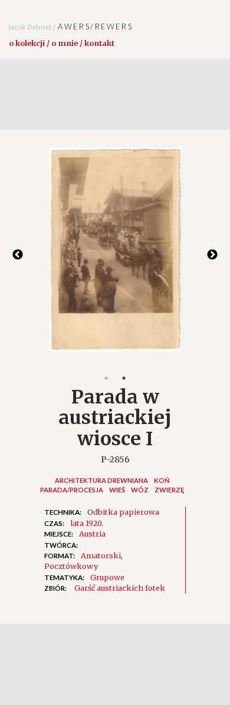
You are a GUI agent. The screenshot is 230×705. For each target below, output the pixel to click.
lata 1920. (86, 523)
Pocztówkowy (71, 566)
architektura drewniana (101, 480)
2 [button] (124, 378)
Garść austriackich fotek (119, 588)
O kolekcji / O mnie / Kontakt (61, 43)
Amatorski (101, 555)
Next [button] (212, 255)
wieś (117, 490)
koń (161, 480)
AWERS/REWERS (71, 26)
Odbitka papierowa (123, 512)
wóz (140, 490)
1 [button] (106, 378)
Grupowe (107, 577)
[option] (115, 255)
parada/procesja (71, 490)
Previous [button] (18, 255)
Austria (92, 533)
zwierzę (169, 490)
